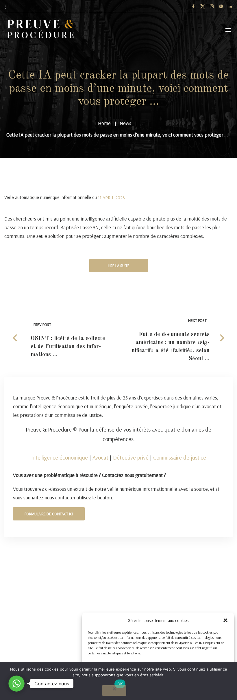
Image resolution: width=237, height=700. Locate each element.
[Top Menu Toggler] (228, 30)
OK (120, 684)
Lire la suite (118, 265)
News (125, 123)
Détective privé (131, 457)
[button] (225, 620)
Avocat (100, 457)
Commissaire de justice (179, 457)
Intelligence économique (59, 457)
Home (104, 123)
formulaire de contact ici (49, 513)
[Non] (114, 690)
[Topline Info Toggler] (6, 6)
